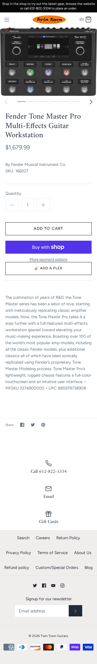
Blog (89, 567)
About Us (82, 552)
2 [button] (32, 101)
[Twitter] (35, 585)
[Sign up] (75, 610)
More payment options (49, 259)
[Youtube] (53, 585)
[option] (48, 61)
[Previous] (6, 102)
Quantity (13, 193)
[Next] (91, 102)
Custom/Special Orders (57, 567)
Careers (43, 537)
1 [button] (21, 101)
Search (23, 537)
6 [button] (75, 101)
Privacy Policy (18, 552)
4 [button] (53, 101)
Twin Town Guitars (54, 636)
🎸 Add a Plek (48, 268)
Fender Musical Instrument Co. (38, 164)
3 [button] (43, 101)
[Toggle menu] (6, 19)
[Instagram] (62, 585)
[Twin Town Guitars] (48, 20)
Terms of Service (52, 552)
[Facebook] (44, 585)
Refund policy (16, 567)
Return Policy (68, 537)
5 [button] (64, 101)
